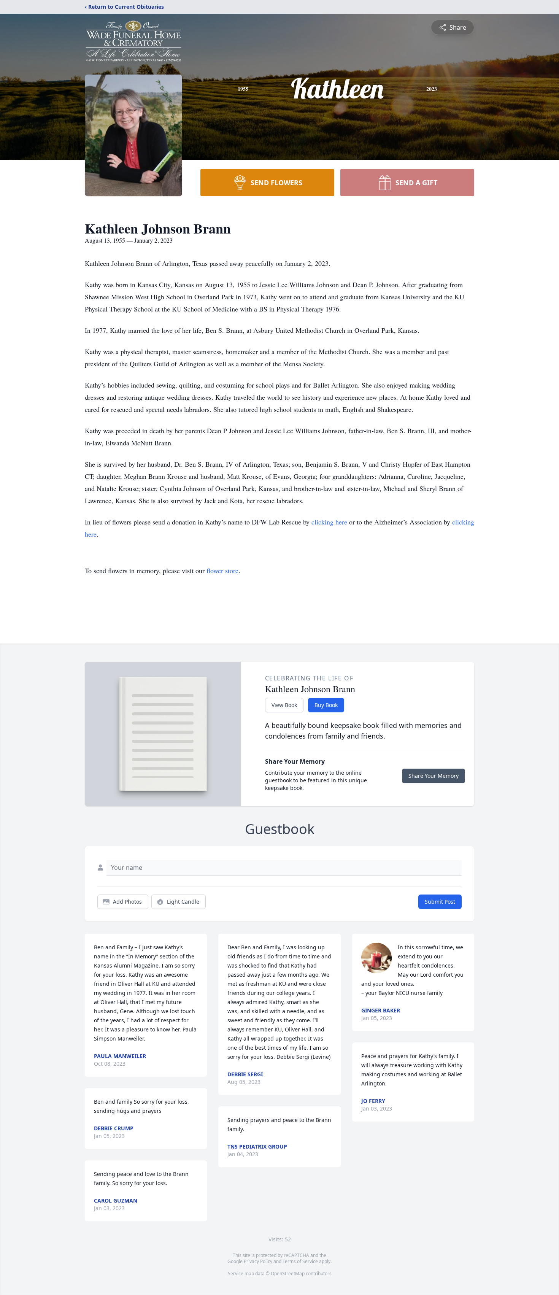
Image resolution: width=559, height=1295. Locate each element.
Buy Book (326, 705)
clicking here (329, 521)
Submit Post (440, 901)
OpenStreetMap (288, 1273)
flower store (222, 570)
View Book (284, 705)
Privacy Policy (258, 1261)
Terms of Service (300, 1261)
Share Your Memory (433, 775)
